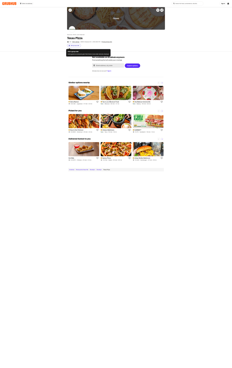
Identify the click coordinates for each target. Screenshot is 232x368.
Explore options (132, 66)
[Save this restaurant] (158, 10)
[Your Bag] (228, 3)
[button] (26, 3)
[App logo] (9, 3)
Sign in (109, 71)
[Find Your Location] (94, 65)
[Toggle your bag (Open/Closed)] (228, 3)
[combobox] (187, 4)
